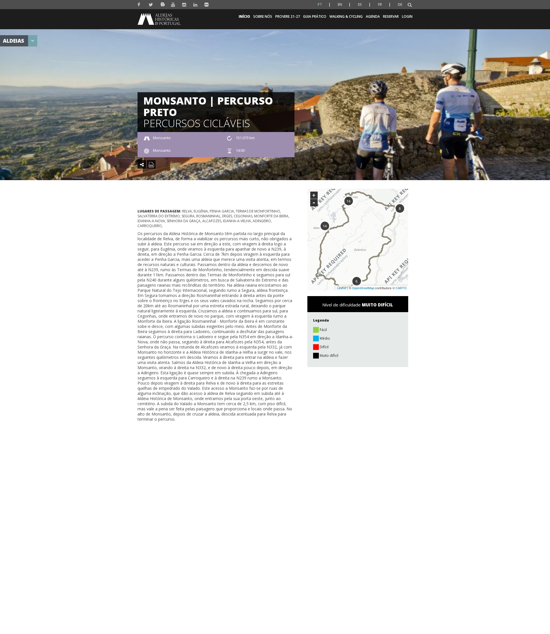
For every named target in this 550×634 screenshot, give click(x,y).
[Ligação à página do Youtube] (173, 4)
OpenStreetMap (363, 288)
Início (244, 16)
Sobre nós (262, 16)
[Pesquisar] (410, 5)
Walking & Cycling (346, 16)
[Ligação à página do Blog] (162, 3)
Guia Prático (314, 16)
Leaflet (341, 288)
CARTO (401, 288)
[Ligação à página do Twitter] (151, 4)
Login (407, 16)
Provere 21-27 (287, 16)
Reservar (391, 16)
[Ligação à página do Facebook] (140, 4)
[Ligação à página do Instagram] (184, 4)
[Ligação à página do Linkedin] (195, 4)
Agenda (373, 16)
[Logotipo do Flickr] (207, 4)
